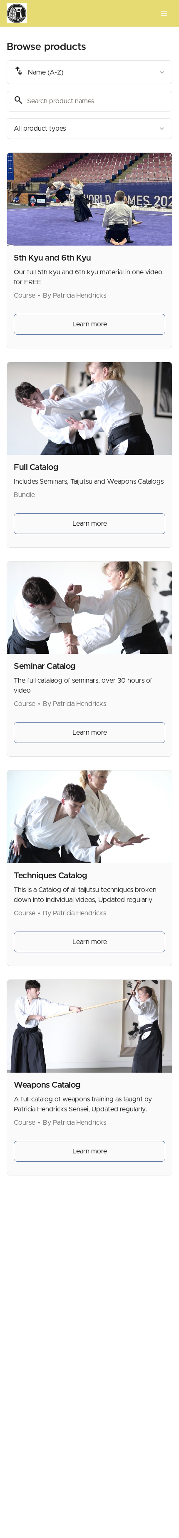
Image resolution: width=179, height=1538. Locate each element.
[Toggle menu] (164, 13)
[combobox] (89, 72)
